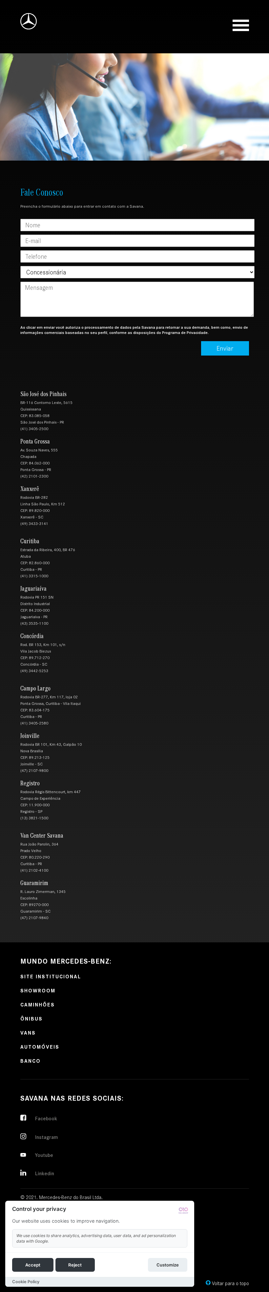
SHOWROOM (37, 990)
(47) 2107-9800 (34, 770)
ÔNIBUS (31, 1018)
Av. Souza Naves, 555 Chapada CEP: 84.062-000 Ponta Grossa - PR (39, 459)
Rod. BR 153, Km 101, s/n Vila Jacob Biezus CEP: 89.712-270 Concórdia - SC (42, 654)
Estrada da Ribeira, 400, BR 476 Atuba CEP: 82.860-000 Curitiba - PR (47, 559)
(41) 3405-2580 (34, 723)
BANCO (30, 1060)
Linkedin (44, 1173)
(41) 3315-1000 (34, 576)
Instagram (46, 1137)
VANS (28, 1032)
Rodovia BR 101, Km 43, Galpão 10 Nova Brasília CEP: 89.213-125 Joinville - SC (51, 754)
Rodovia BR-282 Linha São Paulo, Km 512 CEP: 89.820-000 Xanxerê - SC (42, 507)
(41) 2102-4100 (34, 870)
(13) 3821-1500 (34, 818)
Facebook (46, 1118)
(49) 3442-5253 (34, 670)
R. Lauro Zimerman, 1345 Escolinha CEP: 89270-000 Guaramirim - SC (43, 901)
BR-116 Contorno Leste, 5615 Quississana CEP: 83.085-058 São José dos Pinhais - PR (46, 412)
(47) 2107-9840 (34, 917)
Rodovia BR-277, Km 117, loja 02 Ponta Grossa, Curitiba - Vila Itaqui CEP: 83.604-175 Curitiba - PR (50, 706)
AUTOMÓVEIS (39, 1046)
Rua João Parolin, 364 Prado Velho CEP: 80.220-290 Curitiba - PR (39, 854)
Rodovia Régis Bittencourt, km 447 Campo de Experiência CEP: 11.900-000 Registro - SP (50, 801)
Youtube (44, 1155)
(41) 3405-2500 (34, 428)
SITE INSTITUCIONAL (50, 976)
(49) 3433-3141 (34, 523)
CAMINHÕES (37, 1004)
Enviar (225, 348)
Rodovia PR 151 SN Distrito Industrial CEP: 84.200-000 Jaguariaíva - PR (36, 607)
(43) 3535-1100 (34, 623)
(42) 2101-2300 (34, 476)
